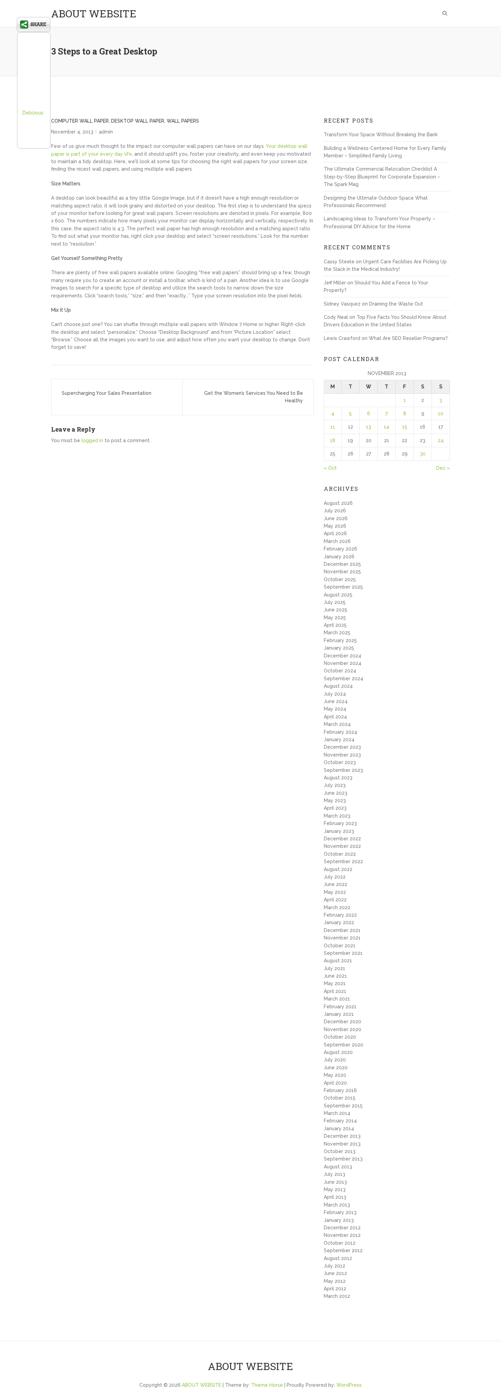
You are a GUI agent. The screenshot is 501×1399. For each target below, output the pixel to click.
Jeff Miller (335, 282)
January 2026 (339, 556)
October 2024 (340, 670)
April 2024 (335, 716)
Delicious (32, 112)
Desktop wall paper (137, 121)
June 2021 (335, 976)
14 (386, 427)
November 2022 (342, 846)
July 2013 (334, 1174)
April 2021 (335, 991)
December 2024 (342, 655)
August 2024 (338, 686)
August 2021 (338, 960)
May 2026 (335, 526)
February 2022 (340, 915)
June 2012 (335, 1273)
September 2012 (343, 1250)
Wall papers (183, 121)
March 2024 (337, 724)
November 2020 (342, 1029)
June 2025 (335, 609)
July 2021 (334, 968)
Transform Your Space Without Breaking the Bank (381, 134)
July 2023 (335, 785)
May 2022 (335, 892)
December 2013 (342, 1136)
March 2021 (337, 998)
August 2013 (338, 1166)
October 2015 (339, 1098)
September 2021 (343, 953)
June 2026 (336, 518)
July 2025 (335, 602)
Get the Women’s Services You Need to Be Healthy (253, 396)
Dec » (443, 468)
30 (423, 453)
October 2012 (339, 1243)
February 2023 (340, 823)
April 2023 (335, 808)
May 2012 (335, 1281)
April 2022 (335, 899)
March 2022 (337, 907)
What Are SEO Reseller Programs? (408, 338)
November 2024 (342, 663)
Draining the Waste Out (396, 304)
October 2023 (340, 762)
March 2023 (337, 816)
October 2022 (340, 854)
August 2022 (338, 869)
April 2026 (335, 533)
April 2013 (335, 1197)
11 (332, 427)
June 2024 (336, 701)
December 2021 (342, 930)
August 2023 (338, 777)
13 (368, 427)
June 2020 (336, 1067)
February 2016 (340, 1090)
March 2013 (337, 1205)
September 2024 (343, 678)
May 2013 (335, 1189)
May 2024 (335, 709)
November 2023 (342, 755)
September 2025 (343, 587)
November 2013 (342, 1144)
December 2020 (342, 1021)
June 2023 (335, 793)
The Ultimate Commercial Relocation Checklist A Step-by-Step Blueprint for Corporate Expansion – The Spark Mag (382, 176)
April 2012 (335, 1288)
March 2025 (337, 632)
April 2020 (335, 1083)
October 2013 (339, 1151)
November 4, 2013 (72, 132)
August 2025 (338, 594)
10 (440, 413)
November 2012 (342, 1235)
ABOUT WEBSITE (93, 13)
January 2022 (339, 922)
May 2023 (335, 800)
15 (404, 427)
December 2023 (342, 747)
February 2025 (340, 640)
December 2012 (342, 1227)
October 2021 (339, 945)
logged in (92, 440)
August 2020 (338, 1052)
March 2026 (337, 541)
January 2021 (339, 1014)
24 (441, 440)
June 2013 (335, 1182)
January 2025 (339, 648)
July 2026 (335, 510)
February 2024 (340, 732)
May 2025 (335, 617)
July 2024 (335, 694)
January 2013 (339, 1220)
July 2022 (335, 877)
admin (106, 132)
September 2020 (343, 1044)
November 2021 (342, 938)
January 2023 (339, 831)
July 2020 (335, 1059)
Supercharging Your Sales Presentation (106, 393)
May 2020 (335, 1075)
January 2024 (339, 739)
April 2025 (335, 625)
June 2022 (335, 884)
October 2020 (340, 1037)
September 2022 (343, 861)
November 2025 (342, 571)
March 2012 (337, 1296)
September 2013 (343, 1159)
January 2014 (339, 1128)
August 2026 (338, 503)
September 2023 (343, 770)
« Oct (330, 468)
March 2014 (337, 1113)
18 (332, 440)
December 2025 (342, 564)
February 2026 (340, 548)
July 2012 (334, 1266)
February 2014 (340, 1120)
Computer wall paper (80, 121)
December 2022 (342, 838)
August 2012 (338, 1258)
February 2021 (340, 1006)
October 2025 (340, 579)
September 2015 (343, 1105)
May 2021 (335, 983)
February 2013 (340, 1212)
